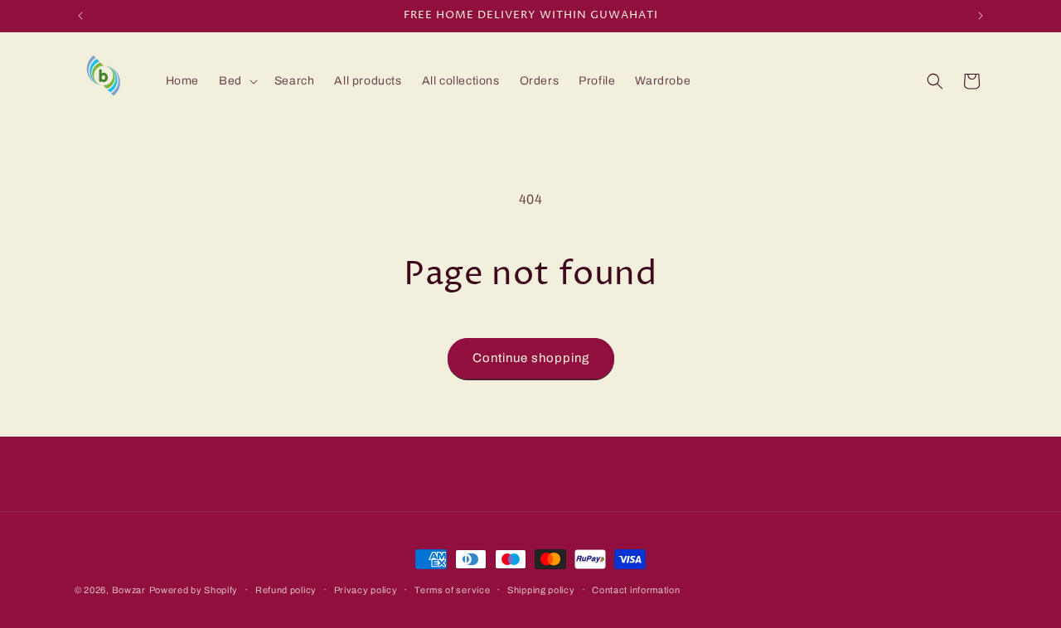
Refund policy (286, 590)
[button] (236, 81)
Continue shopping (530, 358)
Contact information (636, 590)
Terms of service (452, 590)
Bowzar (129, 590)
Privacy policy (366, 590)
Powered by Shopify (194, 590)
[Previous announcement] (80, 15)
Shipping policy (541, 590)
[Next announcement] (980, 15)
